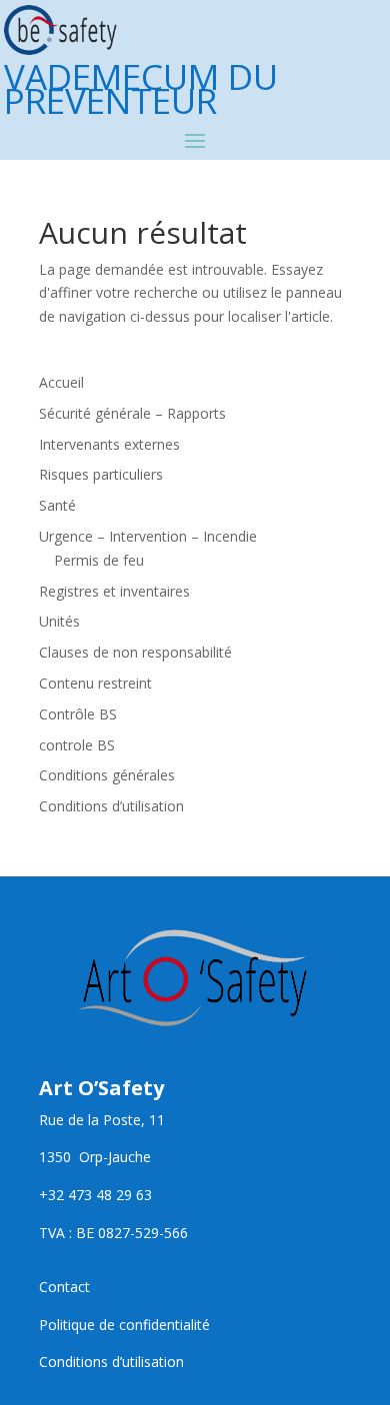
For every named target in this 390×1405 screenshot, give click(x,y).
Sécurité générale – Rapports (132, 413)
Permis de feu (99, 560)
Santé (57, 505)
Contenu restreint (95, 683)
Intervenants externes (109, 444)
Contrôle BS (78, 713)
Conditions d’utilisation (111, 805)
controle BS (77, 744)
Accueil (61, 382)
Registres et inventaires (114, 591)
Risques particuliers (101, 474)
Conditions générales (107, 774)
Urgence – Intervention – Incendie (148, 536)
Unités (59, 621)
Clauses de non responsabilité (135, 652)
